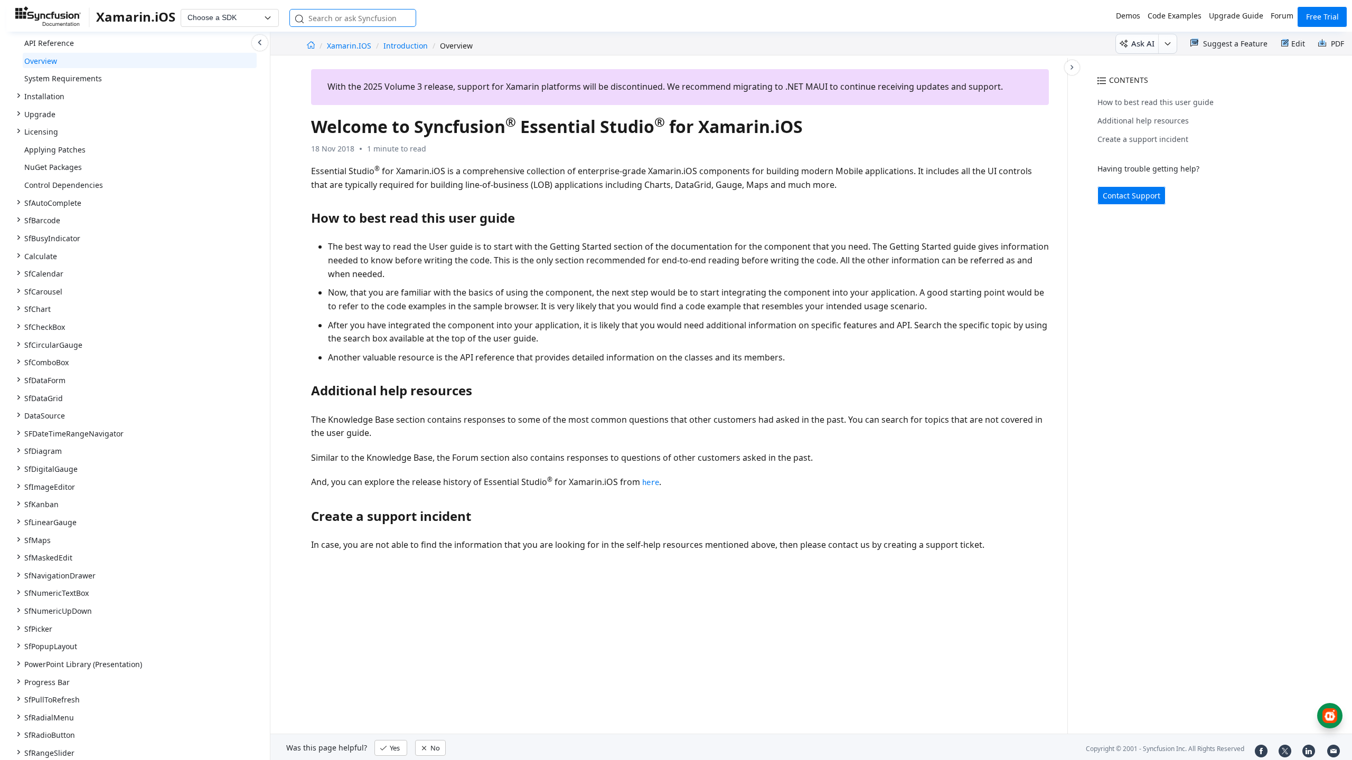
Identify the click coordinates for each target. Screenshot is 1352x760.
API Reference (49, 43)
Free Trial (1322, 17)
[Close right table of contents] (1072, 67)
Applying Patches (55, 150)
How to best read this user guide (1155, 102)
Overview (40, 61)
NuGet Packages (53, 167)
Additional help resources (1143, 121)
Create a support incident (1142, 139)
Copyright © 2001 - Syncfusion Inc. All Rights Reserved (1165, 748)
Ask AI (1142, 43)
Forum (1282, 16)
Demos (1128, 16)
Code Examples (1174, 16)
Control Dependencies (63, 185)
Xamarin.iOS (350, 46)
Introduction (405, 46)
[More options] (1167, 43)
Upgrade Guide (1236, 16)
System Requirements (63, 78)
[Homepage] (311, 46)
